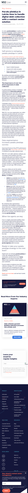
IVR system (16, 394)
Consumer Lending (6, 445)
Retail (3, 435)
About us (16, 455)
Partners (16, 464)
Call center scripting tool (19, 405)
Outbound (4, 399)
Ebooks (15, 428)
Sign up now (22, 283)
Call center (4, 394)
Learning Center (17, 435)
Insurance (4, 442)
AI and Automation (6, 426)
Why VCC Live (17, 457)
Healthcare (4, 447)
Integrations (5, 406)
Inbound (4, 401)
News (15, 462)
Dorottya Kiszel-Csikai (9, 24)
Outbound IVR (17, 407)
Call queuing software (19, 399)
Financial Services (6, 438)
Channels (4, 404)
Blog (3, 8)
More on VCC (5, 408)
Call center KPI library (19, 442)
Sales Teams (5, 428)
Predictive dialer (17, 410)
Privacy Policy (9, 372)
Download (16, 438)
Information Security (19, 433)
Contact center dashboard (17, 415)
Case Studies (17, 426)
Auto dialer (16, 396)
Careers (16, 460)
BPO (3, 433)
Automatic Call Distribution (17, 402)
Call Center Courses (18, 431)
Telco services (17, 440)
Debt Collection (5, 431)
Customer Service (6, 423)
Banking (4, 440)
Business (8, 8)
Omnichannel (5, 396)
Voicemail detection (18, 412)
